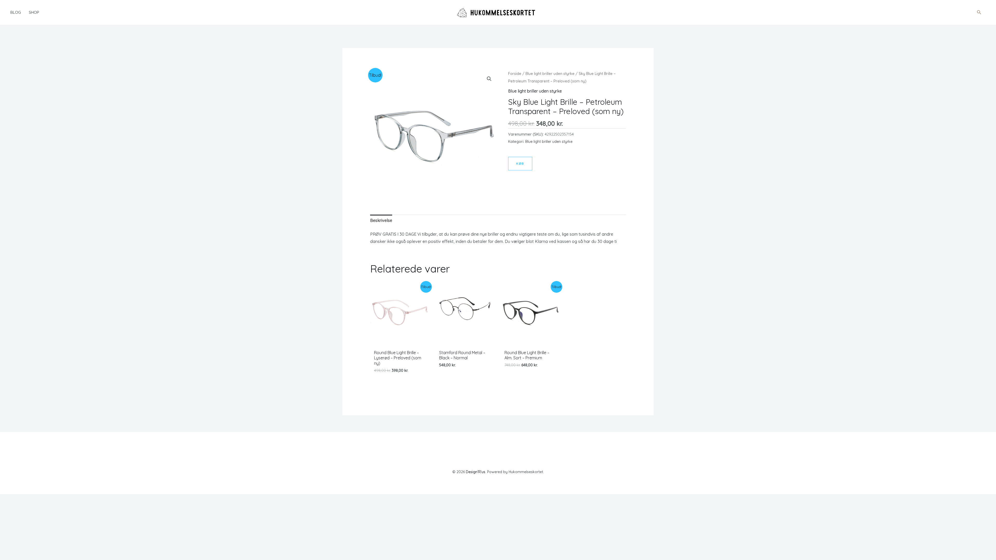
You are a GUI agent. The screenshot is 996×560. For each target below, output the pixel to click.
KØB (520, 163)
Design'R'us (475, 472)
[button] (979, 12)
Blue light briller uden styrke (550, 73)
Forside (514, 73)
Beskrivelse (381, 220)
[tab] (381, 220)
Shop (34, 12)
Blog (15, 12)
